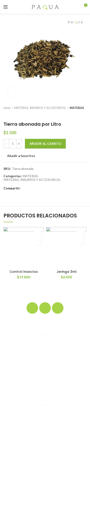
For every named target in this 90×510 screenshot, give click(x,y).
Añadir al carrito (45, 143)
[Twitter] (30, 188)
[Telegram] (46, 188)
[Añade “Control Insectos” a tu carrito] (37, 241)
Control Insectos (23, 272)
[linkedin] (41, 188)
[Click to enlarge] (11, 92)
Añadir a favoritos (21, 155)
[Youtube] (57, 308)
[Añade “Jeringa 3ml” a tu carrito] (80, 241)
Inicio (7, 108)
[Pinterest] (35, 188)
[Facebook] (25, 188)
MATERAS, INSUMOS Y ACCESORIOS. (40, 108)
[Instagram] (45, 308)
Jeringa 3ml (66, 272)
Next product (15, 114)
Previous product (5, 114)
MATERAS (77, 108)
